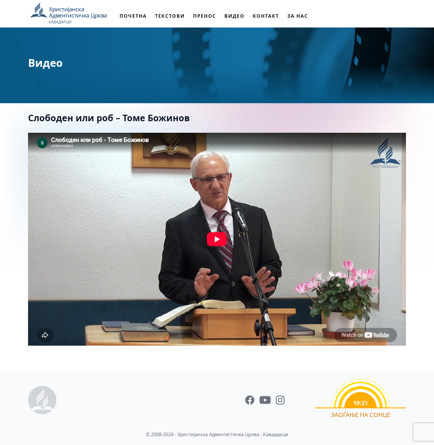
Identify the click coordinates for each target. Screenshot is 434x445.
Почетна (133, 16)
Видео (234, 16)
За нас (297, 16)
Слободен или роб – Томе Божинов (109, 118)
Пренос (204, 16)
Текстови (170, 16)
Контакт (266, 16)
